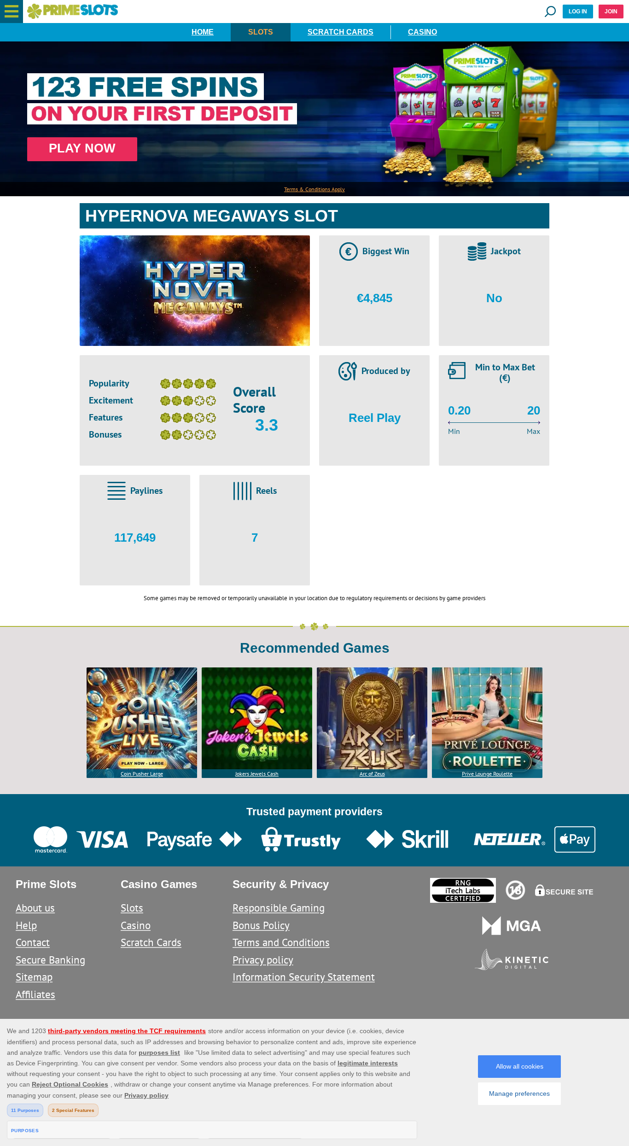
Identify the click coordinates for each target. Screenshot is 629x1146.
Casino (422, 32)
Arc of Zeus (372, 773)
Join (611, 11)
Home (203, 32)
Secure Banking (50, 959)
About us (35, 907)
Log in (578, 11)
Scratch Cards (340, 32)
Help (26, 925)
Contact (33, 942)
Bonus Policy (261, 925)
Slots (260, 32)
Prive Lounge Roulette (487, 773)
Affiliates (35, 994)
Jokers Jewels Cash (257, 773)
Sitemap (34, 976)
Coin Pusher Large (142, 773)
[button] (11, 11)
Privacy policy (263, 959)
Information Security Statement (304, 976)
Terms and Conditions (281, 942)
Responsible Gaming (279, 907)
